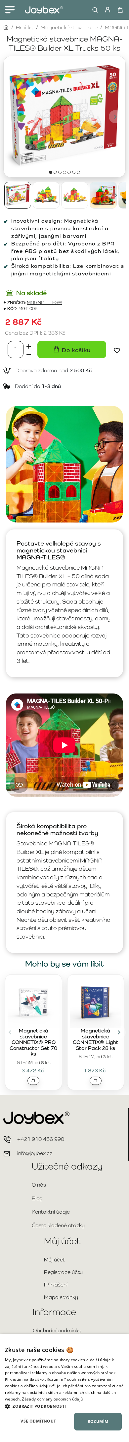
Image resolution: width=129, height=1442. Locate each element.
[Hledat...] (93, 10)
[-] (28, 354)
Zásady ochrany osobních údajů (52, 1399)
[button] (13, 116)
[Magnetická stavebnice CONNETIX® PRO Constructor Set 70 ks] (34, 1002)
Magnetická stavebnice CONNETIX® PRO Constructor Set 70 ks (33, 1042)
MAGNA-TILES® (44, 302)
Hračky (24, 27)
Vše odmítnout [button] (38, 1421)
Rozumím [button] (98, 1421)
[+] (28, 345)
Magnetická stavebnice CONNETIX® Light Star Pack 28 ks (95, 1039)
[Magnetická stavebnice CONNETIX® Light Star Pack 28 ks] (96, 1002)
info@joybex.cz (34, 1153)
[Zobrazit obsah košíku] (120, 10)
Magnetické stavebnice (69, 27)
